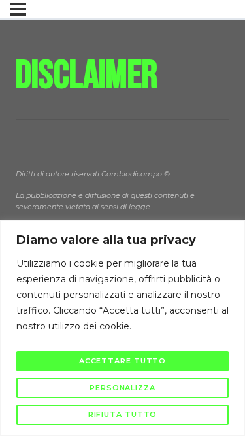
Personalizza (122, 387)
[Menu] (18, 9)
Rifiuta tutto (122, 414)
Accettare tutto (123, 360)
